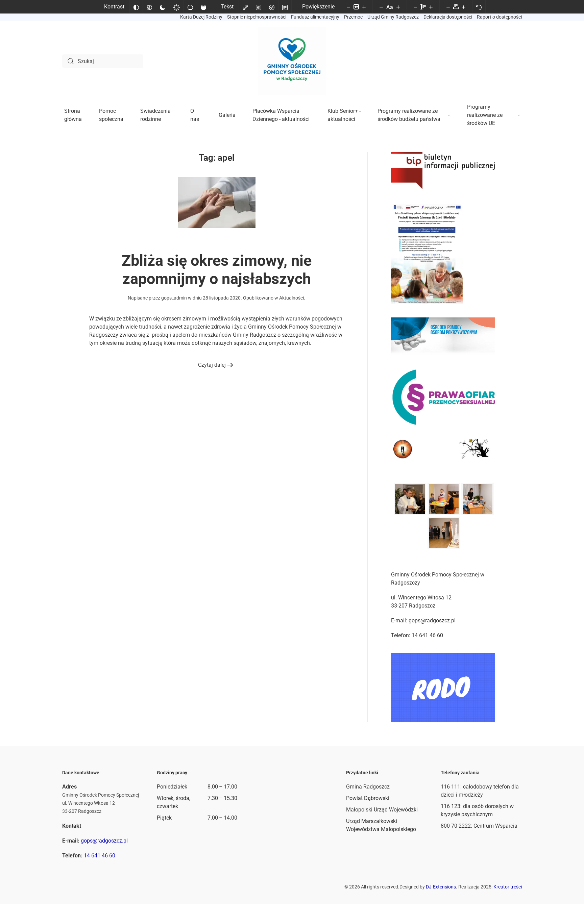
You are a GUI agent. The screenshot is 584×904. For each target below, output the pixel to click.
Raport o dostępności (499, 17)
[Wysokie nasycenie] (203, 7)
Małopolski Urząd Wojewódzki (382, 809)
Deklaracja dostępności (447, 17)
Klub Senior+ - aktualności (344, 115)
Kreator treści (507, 886)
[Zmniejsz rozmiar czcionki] (381, 6)
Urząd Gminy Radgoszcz (393, 17)
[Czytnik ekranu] (271, 7)
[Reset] (479, 7)
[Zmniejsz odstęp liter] (448, 6)
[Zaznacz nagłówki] (258, 7)
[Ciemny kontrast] (162, 7)
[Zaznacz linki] (245, 7)
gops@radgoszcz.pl (104, 840)
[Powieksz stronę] (364, 6)
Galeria (227, 115)
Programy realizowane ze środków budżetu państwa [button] (409, 115)
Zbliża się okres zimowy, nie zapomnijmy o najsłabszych (217, 270)
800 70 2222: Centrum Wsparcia (479, 826)
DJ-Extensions (441, 886)
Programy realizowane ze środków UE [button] (485, 115)
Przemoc (353, 17)
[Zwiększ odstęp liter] (464, 6)
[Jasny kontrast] (176, 7)
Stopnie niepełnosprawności (256, 17)
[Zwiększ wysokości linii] (431, 6)
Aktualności (291, 298)
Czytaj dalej (212, 365)
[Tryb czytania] (285, 7)
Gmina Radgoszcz (368, 786)
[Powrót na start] (292, 61)
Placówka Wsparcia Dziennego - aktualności (281, 115)
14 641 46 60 (99, 855)
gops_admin (174, 298)
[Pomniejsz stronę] (348, 6)
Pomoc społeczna (111, 115)
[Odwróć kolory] (136, 7)
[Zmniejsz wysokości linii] (415, 6)
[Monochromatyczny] (149, 7)
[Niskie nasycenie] (190, 7)
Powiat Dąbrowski (367, 798)
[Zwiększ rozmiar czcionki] (398, 6)
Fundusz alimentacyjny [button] (315, 17)
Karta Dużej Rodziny (201, 17)
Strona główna (73, 115)
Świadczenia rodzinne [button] (155, 115)
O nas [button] (194, 115)
